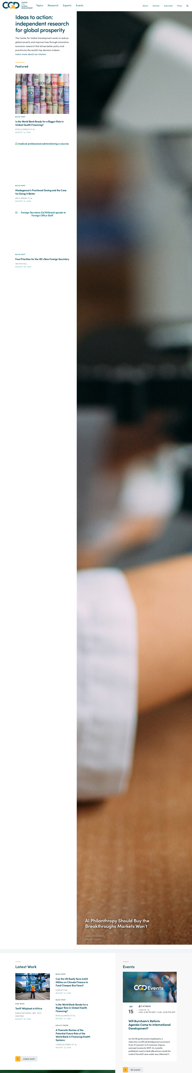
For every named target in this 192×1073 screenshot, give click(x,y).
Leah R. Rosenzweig (94, 936)
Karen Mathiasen (23, 1013)
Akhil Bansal (21, 198)
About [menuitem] (145, 6)
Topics (39, 5)
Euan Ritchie (61, 990)
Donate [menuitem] (156, 6)
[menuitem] (187, 6)
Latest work (29, 1059)
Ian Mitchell (21, 264)
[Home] (18, 5)
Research (53, 5)
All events (135, 1070)
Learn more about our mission (30, 54)
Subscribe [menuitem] (168, 6)
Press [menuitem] (179, 6)
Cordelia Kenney (64, 1045)
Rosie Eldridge (22, 129)
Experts (67, 5)
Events (79, 5)
